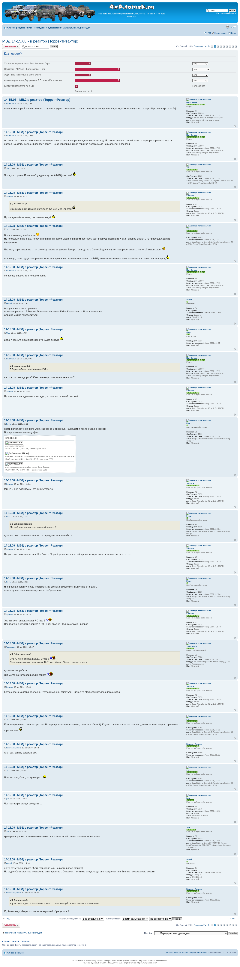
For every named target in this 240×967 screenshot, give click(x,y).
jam (7, 799)
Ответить (6, 45)
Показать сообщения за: (70, 919)
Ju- (7, 168)
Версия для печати (227, 27)
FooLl (8, 424)
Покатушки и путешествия (47, 28)
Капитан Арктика (13, 748)
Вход (233, 33)
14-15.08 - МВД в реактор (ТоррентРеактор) (37, 100)
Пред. (7, 918)
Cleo (8, 333)
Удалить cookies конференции (180, 952)
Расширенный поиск (226, 13)
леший (9, 303)
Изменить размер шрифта (233, 27)
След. (233, 918)
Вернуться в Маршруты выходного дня (23, 933)
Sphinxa (9, 196)
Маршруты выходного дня (76, 28)
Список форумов (16, 28)
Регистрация (221, 33)
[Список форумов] (50, 21)
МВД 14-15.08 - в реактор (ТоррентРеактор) (40, 41)
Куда (29, 28)
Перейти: (148, 933)
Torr (7, 831)
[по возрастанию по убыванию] (165, 919)
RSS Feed (201, 952)
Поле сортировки (113, 919)
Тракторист (11, 647)
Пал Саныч (11, 104)
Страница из (201, 46)
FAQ (209, 33)
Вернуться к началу (235, 126)
